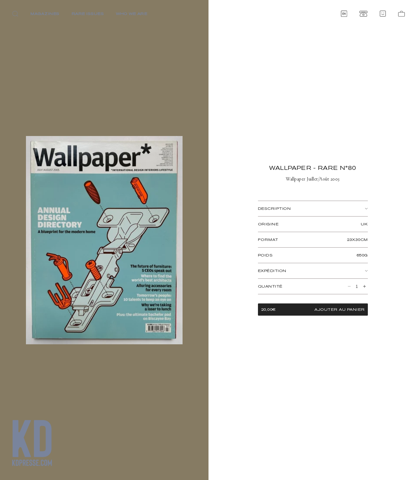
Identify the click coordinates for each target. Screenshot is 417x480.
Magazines (45, 13)
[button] (15, 14)
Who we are (131, 13)
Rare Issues (88, 13)
